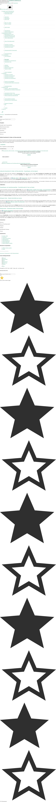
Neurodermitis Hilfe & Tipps (9, 93)
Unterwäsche (6, 18)
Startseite (2, 114)
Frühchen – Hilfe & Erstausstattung (11, 88)
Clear (6, 162)
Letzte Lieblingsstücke (8, 38)
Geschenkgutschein (8, 53)
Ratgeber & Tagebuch (8, 103)
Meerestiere (6, 66)
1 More (3, 162)
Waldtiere (6, 65)
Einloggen (9, 3)
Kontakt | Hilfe (5, 236)
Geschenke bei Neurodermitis (10, 78)
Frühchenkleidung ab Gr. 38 (9, 35)
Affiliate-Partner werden (7, 248)
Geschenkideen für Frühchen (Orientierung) (12, 89)
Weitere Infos (2, 184)
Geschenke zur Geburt (8, 44)
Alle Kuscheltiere (7, 56)
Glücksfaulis (6, 59)
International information (4, 1)
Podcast (1, 227)
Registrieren (15, 3)
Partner (3, 249)
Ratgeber (2, 225)
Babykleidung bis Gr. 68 (8, 34)
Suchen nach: (2, 119)
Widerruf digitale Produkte (7, 243)
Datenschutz (7, 253)
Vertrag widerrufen (5, 242)
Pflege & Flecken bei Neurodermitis (11, 95)
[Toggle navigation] (10, 7)
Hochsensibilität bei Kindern (9, 98)
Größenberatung (5, 239)
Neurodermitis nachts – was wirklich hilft (12, 94)
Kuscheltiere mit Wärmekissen (10, 60)
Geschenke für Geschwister (9, 75)
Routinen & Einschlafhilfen (9, 81)
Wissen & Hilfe (5, 87)
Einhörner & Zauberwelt (8, 67)
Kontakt (5, 108)
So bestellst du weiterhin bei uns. (14, 0)
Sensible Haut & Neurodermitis (8, 11)
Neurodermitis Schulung (4, 229)
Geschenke (4, 73)
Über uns (4, 109)
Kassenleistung (7, 30)
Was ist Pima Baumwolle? (9, 41)
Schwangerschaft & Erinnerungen (10, 50)
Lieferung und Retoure (6, 238)
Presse (1, 231)
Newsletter (4, 237)
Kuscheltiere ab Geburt (8, 47)
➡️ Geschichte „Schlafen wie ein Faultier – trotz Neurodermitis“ (39, 189)
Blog (5, 104)
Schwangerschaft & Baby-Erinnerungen (11, 82)
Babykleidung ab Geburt (6, 33)
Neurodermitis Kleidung (8, 12)
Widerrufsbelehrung (6, 240)
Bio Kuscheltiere (5, 55)
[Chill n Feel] (3, 9)
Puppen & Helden (7, 68)
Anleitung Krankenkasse (9, 31)
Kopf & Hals (6, 19)
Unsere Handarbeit (8, 72)
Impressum (2, 253)
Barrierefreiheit (16, 253)
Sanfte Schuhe (7, 27)
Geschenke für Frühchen (8, 77)
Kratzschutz (6, 17)
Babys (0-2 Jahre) (7, 22)
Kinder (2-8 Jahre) (7, 24)
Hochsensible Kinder (8, 13)
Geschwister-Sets (7, 61)
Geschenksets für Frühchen (9, 45)
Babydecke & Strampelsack (9, 36)
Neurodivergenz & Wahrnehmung (10, 100)
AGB (11, 253)
